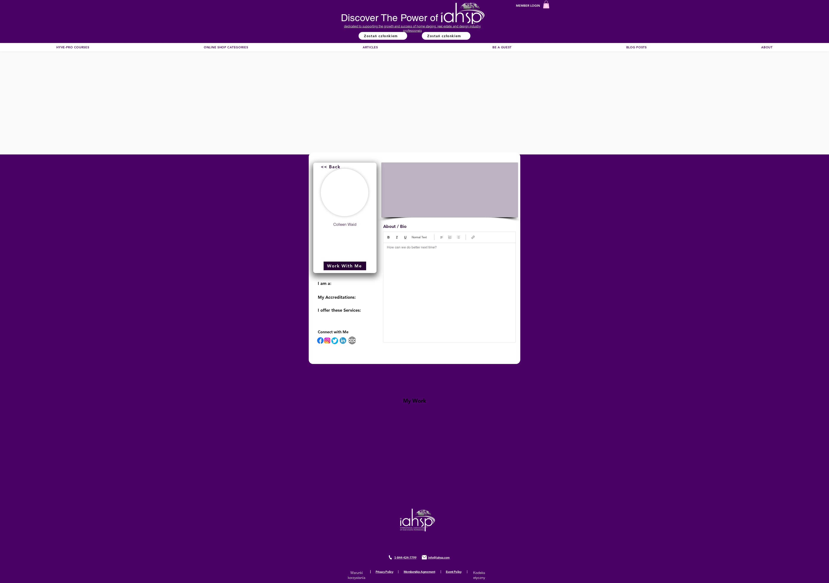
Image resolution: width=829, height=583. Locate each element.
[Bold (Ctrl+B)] (388, 237)
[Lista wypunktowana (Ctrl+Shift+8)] (458, 237)
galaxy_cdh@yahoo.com (345, 235)
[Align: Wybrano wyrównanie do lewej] (441, 237)
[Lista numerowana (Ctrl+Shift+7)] (450, 237)
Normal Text (419, 237)
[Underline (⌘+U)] (405, 237)
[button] (546, 4)
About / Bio (395, 226)
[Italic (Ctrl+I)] (397, 237)
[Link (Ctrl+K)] (473, 237)
